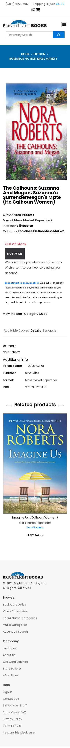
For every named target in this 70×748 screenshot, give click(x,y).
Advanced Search (15, 632)
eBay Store (10, 675)
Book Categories (14, 604)
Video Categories (15, 611)
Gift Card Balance (15, 662)
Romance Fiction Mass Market (33, 59)
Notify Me (14, 254)
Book (25, 54)
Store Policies (12, 668)
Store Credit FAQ (14, 712)
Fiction (39, 54)
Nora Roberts (23, 215)
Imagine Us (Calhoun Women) (35, 517)
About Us (9, 655)
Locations (10, 648)
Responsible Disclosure (19, 732)
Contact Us (11, 699)
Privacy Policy (12, 719)
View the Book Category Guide (25, 314)
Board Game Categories (20, 618)
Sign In (7, 692)
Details (36, 331)
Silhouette (25, 226)
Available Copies (16, 331)
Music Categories (15, 625)
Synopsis (49, 331)
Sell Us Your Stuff (15, 705)
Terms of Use (12, 726)
